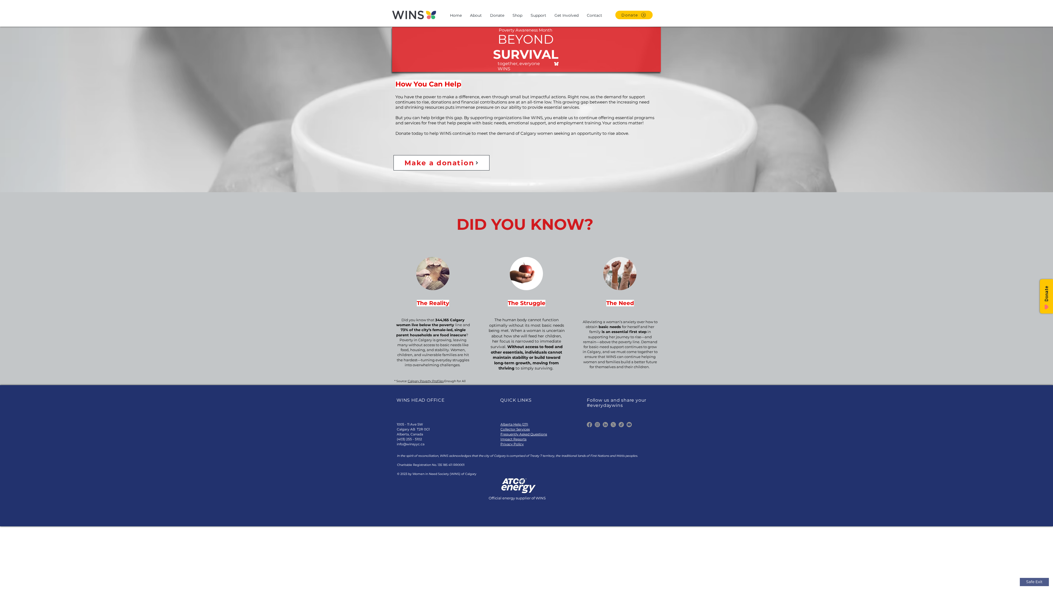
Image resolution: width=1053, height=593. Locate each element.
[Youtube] (629, 424)
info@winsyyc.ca (410, 444)
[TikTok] (621, 424)
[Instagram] (597, 424)
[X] (613, 424)
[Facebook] (589, 424)
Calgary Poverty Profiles (426, 381)
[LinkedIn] (605, 424)
